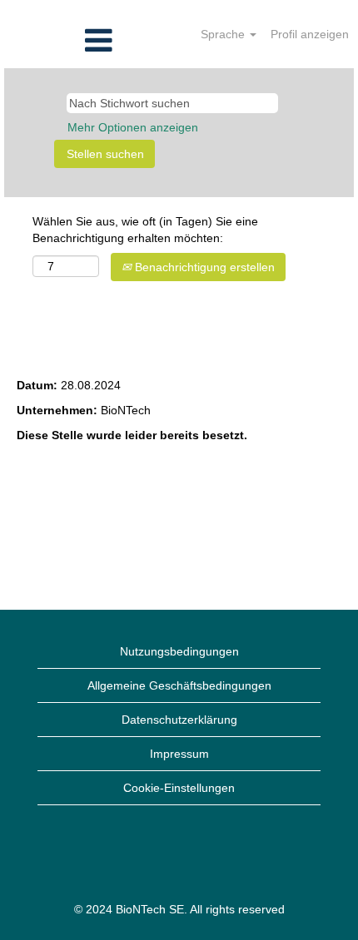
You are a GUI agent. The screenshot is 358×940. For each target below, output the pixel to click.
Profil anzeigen (310, 34)
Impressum (179, 753)
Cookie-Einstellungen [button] (179, 787)
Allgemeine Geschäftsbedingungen (179, 685)
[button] (59, 40)
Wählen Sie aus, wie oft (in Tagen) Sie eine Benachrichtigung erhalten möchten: (145, 230)
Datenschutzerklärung (179, 719)
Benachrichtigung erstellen (203, 267)
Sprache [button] (224, 34)
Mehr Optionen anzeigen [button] (132, 127)
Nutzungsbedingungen (179, 651)
